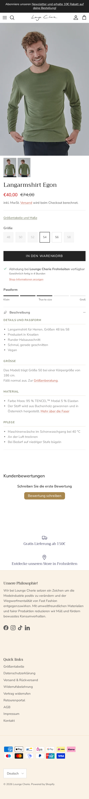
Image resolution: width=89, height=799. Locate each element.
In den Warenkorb (44, 256)
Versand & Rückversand (20, 680)
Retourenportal (14, 700)
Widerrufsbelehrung (18, 687)
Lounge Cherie (21, 784)
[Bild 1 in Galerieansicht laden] (44, 89)
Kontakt (9, 720)
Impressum (11, 714)
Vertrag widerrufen (17, 693)
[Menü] (5, 17)
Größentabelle (13, 666)
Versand (26, 203)
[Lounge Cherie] (44, 18)
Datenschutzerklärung (19, 673)
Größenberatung (46, 380)
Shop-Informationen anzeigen (26, 279)
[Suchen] (14, 17)
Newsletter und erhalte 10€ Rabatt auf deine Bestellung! (58, 6)
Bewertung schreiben (44, 495)
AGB (6, 707)
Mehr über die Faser (55, 411)
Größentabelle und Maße (20, 218)
